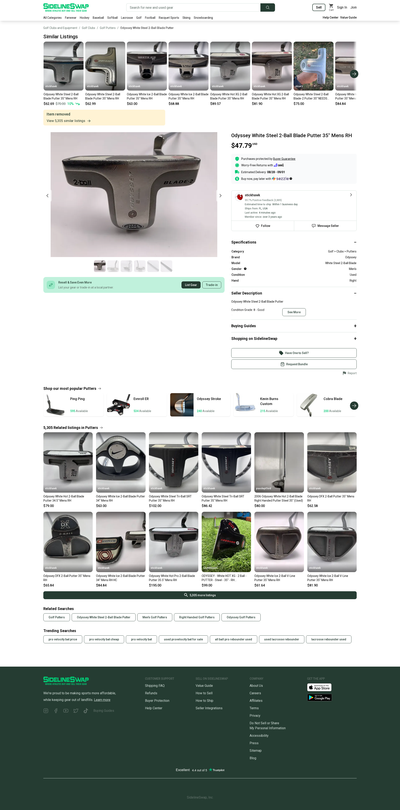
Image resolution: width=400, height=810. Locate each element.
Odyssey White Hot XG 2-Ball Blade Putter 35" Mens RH (228, 96)
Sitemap (256, 751)
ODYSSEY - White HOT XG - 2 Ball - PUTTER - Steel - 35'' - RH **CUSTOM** (224, 578)
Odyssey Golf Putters (241, 617)
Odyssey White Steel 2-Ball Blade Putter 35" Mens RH (61, 96)
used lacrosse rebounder (281, 639)
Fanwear (70, 17)
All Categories (52, 17)
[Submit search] (267, 7)
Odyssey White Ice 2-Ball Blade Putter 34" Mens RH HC (120, 578)
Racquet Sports (169, 17)
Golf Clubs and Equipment (60, 28)
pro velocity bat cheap (104, 639)
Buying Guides (103, 711)
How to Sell (204, 693)
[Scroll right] (354, 74)
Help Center (331, 17)
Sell (319, 7)
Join (353, 7)
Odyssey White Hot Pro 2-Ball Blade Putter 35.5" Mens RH (172, 578)
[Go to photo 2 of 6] (113, 266)
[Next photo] (220, 196)
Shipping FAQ (155, 686)
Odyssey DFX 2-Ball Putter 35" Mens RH (330, 498)
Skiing (186, 17)
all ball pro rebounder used (233, 639)
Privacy (255, 716)
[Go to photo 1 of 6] (100, 266)
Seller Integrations (209, 708)
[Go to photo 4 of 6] (140, 266)
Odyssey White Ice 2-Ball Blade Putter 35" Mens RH (147, 96)
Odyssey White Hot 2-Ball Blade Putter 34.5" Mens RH (63, 498)
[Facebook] (55, 711)
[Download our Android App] (332, 697)
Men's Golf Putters (154, 617)
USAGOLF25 (210, 568)
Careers (255, 693)
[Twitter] (75, 711)
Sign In (342, 7)
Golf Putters (108, 28)
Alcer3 (299, 86)
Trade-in (212, 285)
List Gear (191, 285)
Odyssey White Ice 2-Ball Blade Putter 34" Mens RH (120, 498)
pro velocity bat (141, 639)
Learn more (102, 700)
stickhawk (51, 86)
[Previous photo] (47, 196)
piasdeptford (263, 488)
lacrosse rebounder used (328, 639)
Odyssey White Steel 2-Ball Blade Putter (147, 28)
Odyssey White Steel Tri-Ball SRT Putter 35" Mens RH (170, 498)
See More (294, 312)
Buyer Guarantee (284, 158)
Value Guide (348, 17)
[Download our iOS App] (322, 687)
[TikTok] (85, 711)
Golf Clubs (88, 28)
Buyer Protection (157, 701)
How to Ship (204, 701)
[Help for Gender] (245, 269)
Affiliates (256, 701)
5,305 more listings (203, 595)
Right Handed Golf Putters (197, 617)
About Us (256, 686)
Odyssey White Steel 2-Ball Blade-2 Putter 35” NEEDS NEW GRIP (311, 97)
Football (150, 17)
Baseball (98, 17)
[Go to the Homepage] (66, 7)
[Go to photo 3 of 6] (126, 266)
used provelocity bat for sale (183, 639)
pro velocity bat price (63, 639)
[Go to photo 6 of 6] (166, 266)
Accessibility (259, 736)
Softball (112, 17)
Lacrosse (127, 17)
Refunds (151, 693)
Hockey (84, 17)
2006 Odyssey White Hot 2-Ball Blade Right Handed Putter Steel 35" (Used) (278, 498)
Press (254, 743)
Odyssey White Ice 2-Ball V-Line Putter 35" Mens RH (274, 578)
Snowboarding (203, 17)
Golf (139, 17)
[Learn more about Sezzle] (282, 178)
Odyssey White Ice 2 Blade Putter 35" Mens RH (352, 96)
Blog (253, 758)
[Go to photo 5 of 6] (153, 266)
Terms (254, 708)
